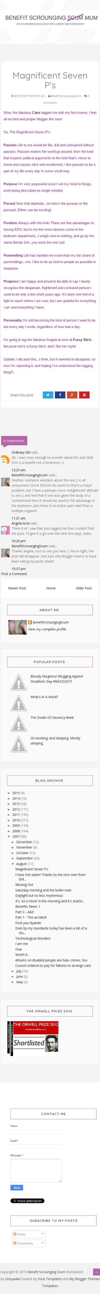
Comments (24, 1243)
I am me (21, 943)
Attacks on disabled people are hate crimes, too (51, 960)
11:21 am (19, 518)
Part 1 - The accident (31, 917)
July (19, 971)
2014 (16, 798)
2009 (16, 825)
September (25, 858)
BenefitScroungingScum (30, 475)
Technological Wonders (33, 938)
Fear (18, 949)
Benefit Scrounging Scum (46, 1272)
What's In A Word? (44, 697)
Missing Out (24, 884)
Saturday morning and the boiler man (43, 890)
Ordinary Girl (21, 452)
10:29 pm (19, 541)
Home (51, 588)
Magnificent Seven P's (31, 869)
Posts (20, 1234)
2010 (16, 820)
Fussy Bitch (82, 340)
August (22, 864)
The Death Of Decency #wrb (52, 717)
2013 (16, 803)
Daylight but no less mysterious (39, 895)
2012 (16, 809)
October (23, 853)
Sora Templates (50, 1279)
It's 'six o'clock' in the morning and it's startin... (49, 901)
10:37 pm (19, 568)
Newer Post (17, 588)
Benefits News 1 (27, 906)
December (24, 842)
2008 (16, 831)
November (24, 847)
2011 (16, 814)
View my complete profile (47, 629)
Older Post (84, 588)
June (20, 976)
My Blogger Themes (84, 1279)
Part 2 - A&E (24, 912)
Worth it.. (22, 954)
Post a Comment (14, 574)
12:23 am (19, 470)
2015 (16, 793)
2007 (16, 836)
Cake (36, 112)
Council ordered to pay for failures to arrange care (53, 965)
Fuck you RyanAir (28, 923)
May (20, 982)
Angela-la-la (20, 523)
